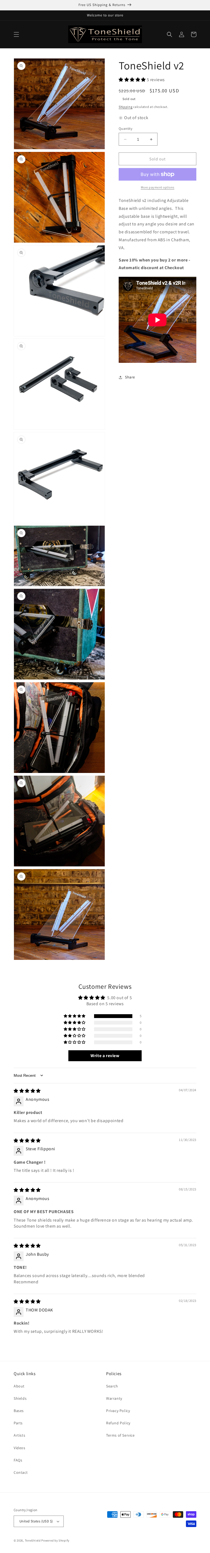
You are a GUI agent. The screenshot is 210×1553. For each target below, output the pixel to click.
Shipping (126, 107)
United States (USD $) (36, 1521)
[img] (27, 1091)
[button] (16, 34)
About (19, 1386)
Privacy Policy (118, 1410)
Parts (18, 1422)
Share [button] (130, 377)
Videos (19, 1447)
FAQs (18, 1460)
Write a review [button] (105, 1055)
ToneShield (33, 1540)
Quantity (125, 128)
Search (112, 1386)
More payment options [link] (157, 187)
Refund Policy (118, 1422)
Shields (20, 1398)
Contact (21, 1472)
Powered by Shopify (55, 1540)
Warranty (114, 1398)
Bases (19, 1410)
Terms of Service (120, 1435)
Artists (19, 1435)
